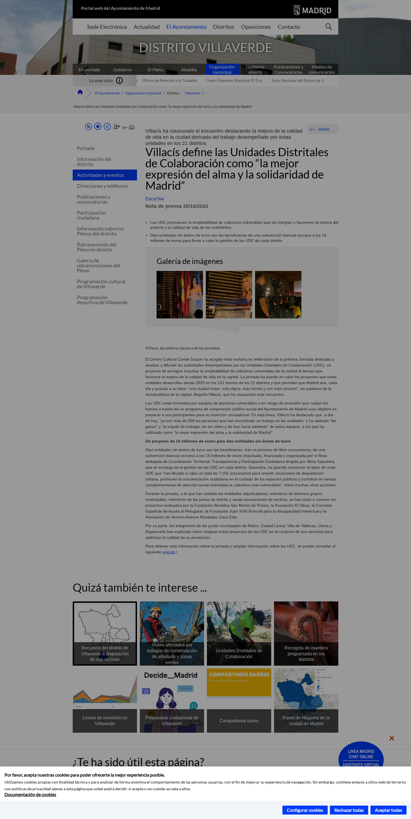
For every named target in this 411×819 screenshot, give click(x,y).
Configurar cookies (305, 810)
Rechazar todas (349, 810)
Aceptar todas (388, 810)
